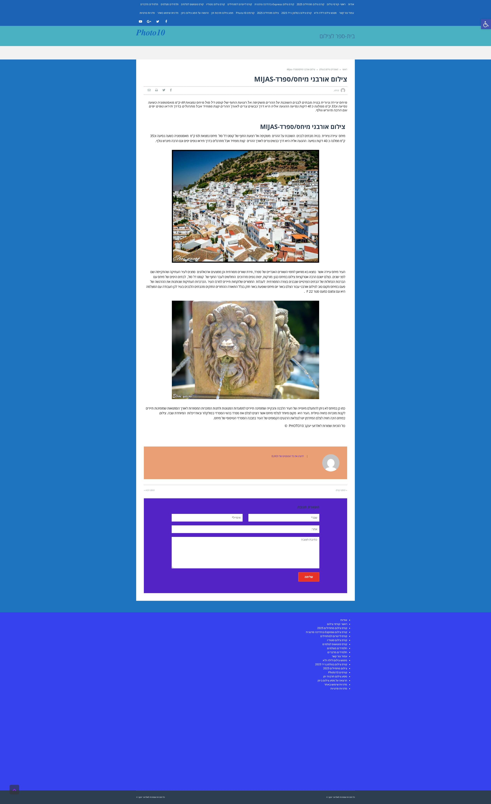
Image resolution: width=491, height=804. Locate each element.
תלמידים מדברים (149, 4)
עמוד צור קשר (346, 13)
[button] (486, 24)
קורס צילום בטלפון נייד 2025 (296, 13)
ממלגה (334, 141)
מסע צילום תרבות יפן (222, 13)
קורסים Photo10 (245, 13)
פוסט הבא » (149, 490)
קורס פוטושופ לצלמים (192, 4)
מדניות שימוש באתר (168, 13)
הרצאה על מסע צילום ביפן (195, 13)
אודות (351, 4)
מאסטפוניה (181, 136)
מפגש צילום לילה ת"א (325, 13)
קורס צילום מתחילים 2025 (310, 4)
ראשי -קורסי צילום (336, 4)
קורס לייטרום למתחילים (239, 4)
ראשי (344, 69)
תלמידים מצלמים (170, 4)
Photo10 (150, 32)
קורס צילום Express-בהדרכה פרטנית (274, 4)
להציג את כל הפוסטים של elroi (288, 456)
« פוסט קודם (341, 490)
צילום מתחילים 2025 (268, 13)
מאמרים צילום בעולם (328, 69)
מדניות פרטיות (147, 13)
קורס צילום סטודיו (215, 4)
